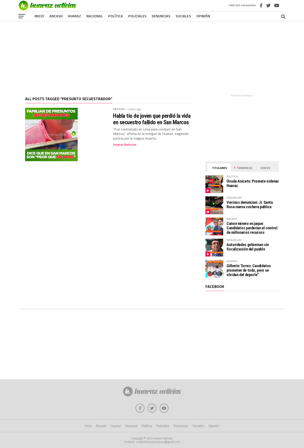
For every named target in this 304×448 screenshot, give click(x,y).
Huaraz (74, 16)
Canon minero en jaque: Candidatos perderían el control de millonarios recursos (252, 228)
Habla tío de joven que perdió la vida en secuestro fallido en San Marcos (152, 119)
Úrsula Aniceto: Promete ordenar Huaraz (253, 183)
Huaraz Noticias (124, 144)
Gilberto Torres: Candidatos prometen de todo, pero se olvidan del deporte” (249, 270)
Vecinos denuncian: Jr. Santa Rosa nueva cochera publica (250, 204)
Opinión (203, 16)
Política (115, 16)
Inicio (39, 16)
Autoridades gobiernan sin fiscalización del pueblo (248, 246)
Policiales (137, 16)
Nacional (94, 16)
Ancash (56, 16)
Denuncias (161, 16)
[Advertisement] (152, 55)
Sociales (183, 16)
